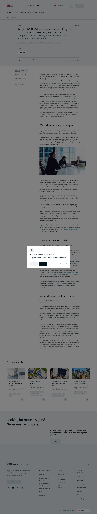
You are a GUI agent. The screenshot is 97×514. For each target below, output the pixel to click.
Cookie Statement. (39, 259)
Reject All (34, 264)
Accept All (43, 264)
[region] (48, 257)
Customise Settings (62, 264)
